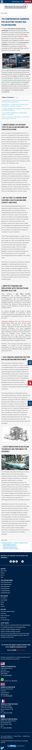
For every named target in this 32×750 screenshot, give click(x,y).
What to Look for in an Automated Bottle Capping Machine (16, 625)
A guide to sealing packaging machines (10, 629)
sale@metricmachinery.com (17, 647)
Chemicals (3, 613)
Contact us (28, 1)
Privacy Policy (17, 736)
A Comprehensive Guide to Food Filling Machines (13, 627)
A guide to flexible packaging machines (10, 631)
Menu (2, 1)
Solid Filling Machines (6, 584)
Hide (16, 97)
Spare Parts (4, 571)
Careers (3, 606)
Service (2, 575)
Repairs (2, 573)
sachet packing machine (9, 544)
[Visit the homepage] (16, 7)
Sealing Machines (5, 588)
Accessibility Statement (7, 738)
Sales (2, 577)
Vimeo (19, 561)
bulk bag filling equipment (10, 545)
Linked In (11, 561)
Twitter (16, 561)
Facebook (14, 561)
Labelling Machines (5, 592)
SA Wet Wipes (16, 1)
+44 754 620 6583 (7, 696)
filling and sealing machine (10, 547)
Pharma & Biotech (5, 615)
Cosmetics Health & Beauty (8, 611)
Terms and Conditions (6, 736)
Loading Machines (5, 590)
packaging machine (7, 542)
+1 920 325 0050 (7, 675)
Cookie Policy (26, 736)
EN (22, 1)
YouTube (22, 561)
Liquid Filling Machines (6, 582)
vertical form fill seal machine (10, 548)
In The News (4, 598)
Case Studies (4, 600)
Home (2, 13)
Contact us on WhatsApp (10, 681)
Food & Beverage (5, 619)
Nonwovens (4, 617)
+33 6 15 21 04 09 (7, 712)
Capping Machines (5, 586)
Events (2, 602)
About (2, 604)
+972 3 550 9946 (7, 728)
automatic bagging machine (20, 542)
